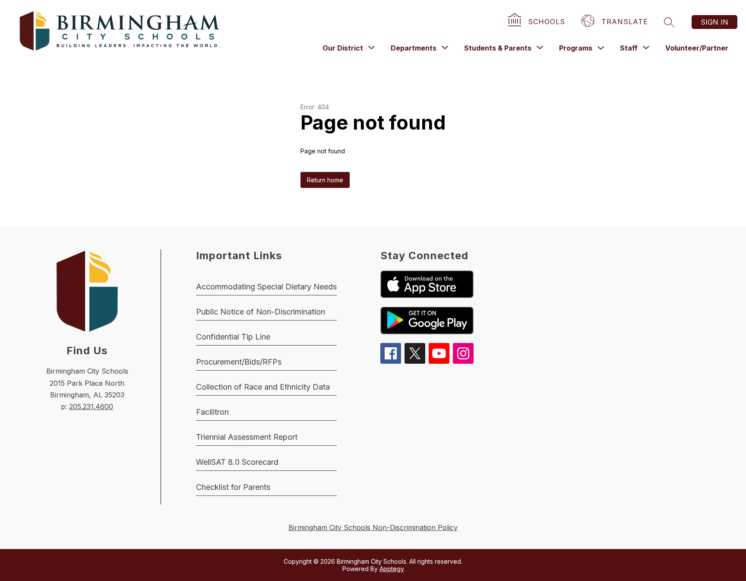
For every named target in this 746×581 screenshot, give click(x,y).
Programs (575, 48)
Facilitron (212, 411)
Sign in (714, 22)
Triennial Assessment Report (246, 436)
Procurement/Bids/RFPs (238, 361)
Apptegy (391, 568)
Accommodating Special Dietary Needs (266, 286)
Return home (325, 180)
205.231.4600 (91, 406)
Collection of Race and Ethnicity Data (263, 386)
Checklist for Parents (233, 487)
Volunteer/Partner (696, 48)
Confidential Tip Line (233, 336)
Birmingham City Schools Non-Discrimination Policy (373, 527)
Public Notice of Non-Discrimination (260, 311)
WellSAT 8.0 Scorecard (237, 462)
